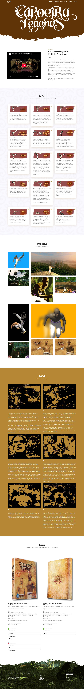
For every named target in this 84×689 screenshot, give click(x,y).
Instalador (12, 631)
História (70, 1)
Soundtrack (12, 636)
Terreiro (50, 1)
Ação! (61, 1)
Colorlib (14, 680)
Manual (12, 633)
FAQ (11, 638)
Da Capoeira (56, 1)
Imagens (65, 1)
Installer (12, 645)
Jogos (75, 1)
